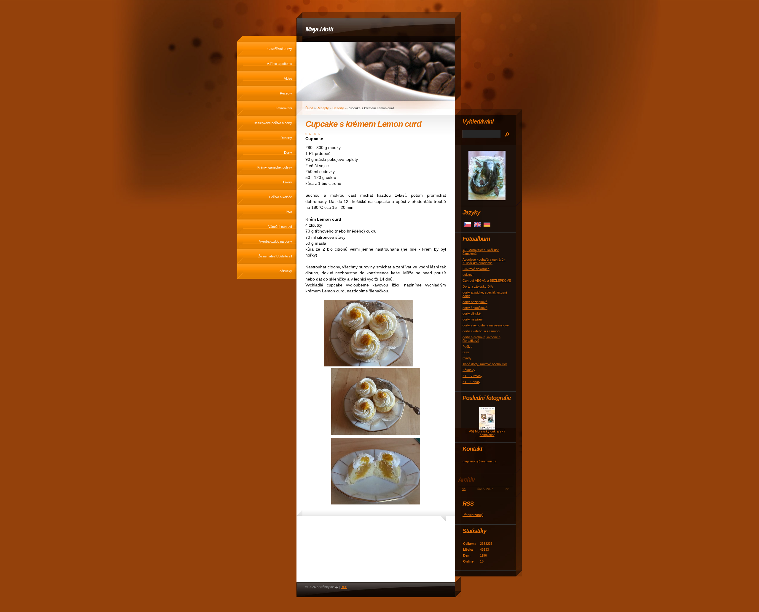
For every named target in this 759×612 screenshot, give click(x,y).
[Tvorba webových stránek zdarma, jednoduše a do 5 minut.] (337, 587)
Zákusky (285, 271)
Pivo (289, 212)
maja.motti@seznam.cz (479, 461)
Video (288, 78)
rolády (467, 358)
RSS (344, 587)
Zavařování (283, 108)
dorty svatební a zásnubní (481, 331)
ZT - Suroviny (472, 376)
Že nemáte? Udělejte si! (275, 256)
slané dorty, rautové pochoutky (485, 364)
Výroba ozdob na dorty (275, 241)
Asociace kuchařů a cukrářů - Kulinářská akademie (484, 261)
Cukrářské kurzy (279, 49)
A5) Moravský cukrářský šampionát (487, 433)
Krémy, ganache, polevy (274, 167)
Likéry (287, 182)
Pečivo (467, 346)
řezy (466, 352)
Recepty (286, 93)
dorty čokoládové (475, 308)
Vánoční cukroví (280, 226)
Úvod (309, 108)
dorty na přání (473, 319)
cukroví (468, 274)
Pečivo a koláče (280, 197)
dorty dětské (472, 313)
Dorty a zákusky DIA (478, 286)
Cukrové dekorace (476, 269)
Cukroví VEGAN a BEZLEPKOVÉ (487, 280)
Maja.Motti (319, 29)
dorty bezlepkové (475, 302)
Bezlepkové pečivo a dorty (273, 123)
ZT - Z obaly (471, 382)
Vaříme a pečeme (279, 63)
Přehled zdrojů (473, 515)
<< (463, 489)
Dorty (288, 152)
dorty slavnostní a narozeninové (486, 325)
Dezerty (286, 138)
